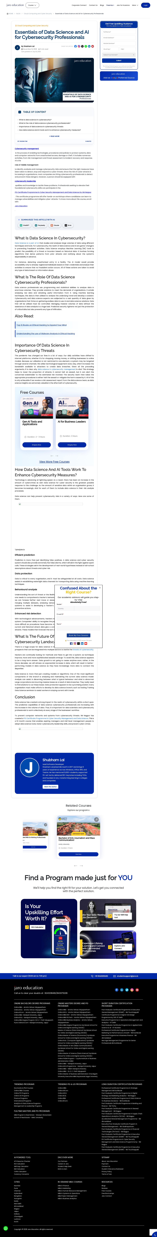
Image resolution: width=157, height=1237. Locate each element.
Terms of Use (107, 1174)
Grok (69, 225)
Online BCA (62, 1096)
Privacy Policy (107, 1171)
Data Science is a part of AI (27, 243)
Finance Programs (21, 1098)
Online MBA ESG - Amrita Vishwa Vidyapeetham (75, 1015)
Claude (56, 225)
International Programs (22, 1101)
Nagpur (16, 1209)
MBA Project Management (67, 1196)
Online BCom (63, 1101)
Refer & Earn (62, 1169)
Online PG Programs (21, 1093)
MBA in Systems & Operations (69, 1193)
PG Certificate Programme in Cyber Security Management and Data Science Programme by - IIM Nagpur (121, 1142)
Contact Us (93, 5)
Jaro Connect (107, 1196)
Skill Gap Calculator (21, 1166)
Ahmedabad (18, 1206)
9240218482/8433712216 (55, 993)
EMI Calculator (19, 1169)
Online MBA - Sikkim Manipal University (72, 1069)
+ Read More (54, 136)
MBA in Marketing (64, 1188)
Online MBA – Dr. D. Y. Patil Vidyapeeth (72, 1071)
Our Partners (62, 1161)
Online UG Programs (21, 1096)
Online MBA (62, 1088)
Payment (105, 1164)
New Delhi (17, 1204)
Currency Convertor (21, 1174)
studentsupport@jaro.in (127, 976)
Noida (16, 1201)
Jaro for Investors (123, 5)
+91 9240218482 (101, 976)
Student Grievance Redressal (112, 1169)
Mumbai (17, 1186)
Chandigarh (18, 1216)
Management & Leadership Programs (28, 1106)
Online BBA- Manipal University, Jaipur (28, 1015)
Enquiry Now (36, 445)
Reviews (105, 1188)
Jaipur (16, 1211)
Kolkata (17, 1214)
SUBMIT (119, 60)
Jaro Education (21, 206)
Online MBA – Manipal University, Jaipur (72, 1064)
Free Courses (106, 1191)
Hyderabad (18, 1193)
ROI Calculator (19, 1164)
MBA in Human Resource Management (72, 1191)
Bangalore (18, 1196)
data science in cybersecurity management (57, 369)
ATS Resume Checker (22, 1161)
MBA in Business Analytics (67, 1198)
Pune (16, 1188)
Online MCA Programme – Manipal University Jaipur (77, 1066)
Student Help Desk (64, 1166)
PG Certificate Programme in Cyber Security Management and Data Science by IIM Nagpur (53, 192)
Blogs (102, 5)
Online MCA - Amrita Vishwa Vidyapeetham (74, 1012)
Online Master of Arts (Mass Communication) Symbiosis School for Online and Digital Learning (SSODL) (76, 1048)
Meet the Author (50, 787)
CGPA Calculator (20, 1171)
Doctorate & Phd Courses (23, 1088)
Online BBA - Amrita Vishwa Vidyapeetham (30, 1007)
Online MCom (63, 1091)
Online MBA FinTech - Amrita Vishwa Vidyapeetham (77, 1017)
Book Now (33, 848)
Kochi (16, 1222)
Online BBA (62, 1098)
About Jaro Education (110, 1161)
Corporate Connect (79, 5)
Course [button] (31, 5)
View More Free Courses (54, 461)
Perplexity (41, 225)
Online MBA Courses (21, 1091)
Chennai (17, 1191)
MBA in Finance (63, 1186)
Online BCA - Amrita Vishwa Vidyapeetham (30, 1010)
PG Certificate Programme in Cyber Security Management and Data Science (56, 718)
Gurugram (18, 1198)
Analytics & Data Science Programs (27, 1103)
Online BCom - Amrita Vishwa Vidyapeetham (31, 1012)
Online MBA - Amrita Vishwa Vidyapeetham (74, 1010)
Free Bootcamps (108, 1193)
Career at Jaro (63, 1164)
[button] (135, 5)
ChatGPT (26, 225)
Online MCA (62, 1093)
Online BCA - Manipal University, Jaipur (28, 1017)
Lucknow (17, 1219)
